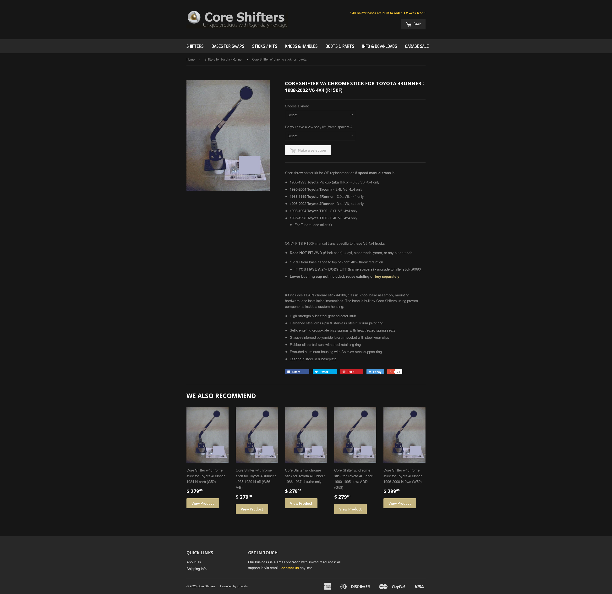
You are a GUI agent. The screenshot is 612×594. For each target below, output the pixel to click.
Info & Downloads (379, 46)
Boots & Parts (340, 46)
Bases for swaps (228, 46)
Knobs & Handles (301, 46)
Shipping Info (196, 568)
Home (190, 59)
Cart (417, 23)
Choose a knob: (297, 106)
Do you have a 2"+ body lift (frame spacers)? (319, 126)
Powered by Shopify (234, 586)
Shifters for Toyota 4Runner (223, 59)
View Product (202, 503)
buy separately (387, 276)
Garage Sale (417, 46)
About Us (193, 561)
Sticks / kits (264, 46)
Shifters (194, 46)
